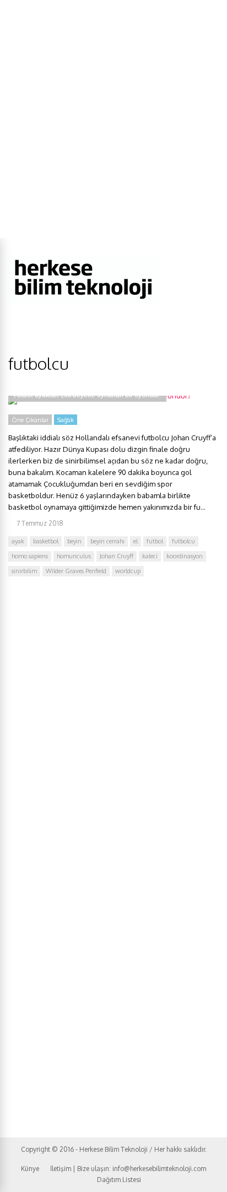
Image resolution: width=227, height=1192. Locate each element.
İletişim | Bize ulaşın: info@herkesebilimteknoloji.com (128, 1168)
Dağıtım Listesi (119, 1179)
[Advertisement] (113, 119)
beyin (74, 541)
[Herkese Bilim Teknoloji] (84, 302)
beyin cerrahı (107, 541)
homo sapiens (30, 556)
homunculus (74, 556)
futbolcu (183, 541)
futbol (155, 541)
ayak (18, 541)
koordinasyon (184, 556)
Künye (30, 1168)
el (135, 541)
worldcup (127, 571)
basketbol (45, 541)
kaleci (150, 556)
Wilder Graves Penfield (76, 571)
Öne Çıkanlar (30, 420)
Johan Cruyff (116, 556)
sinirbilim (24, 571)
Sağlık (65, 420)
